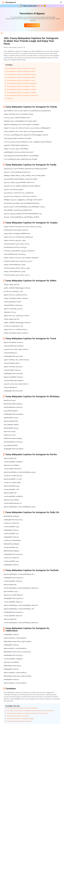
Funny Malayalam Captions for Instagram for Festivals (21, 92)
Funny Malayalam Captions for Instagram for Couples (21, 74)
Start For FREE (30, 25)
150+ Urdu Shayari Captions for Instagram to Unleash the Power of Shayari (27, 713)
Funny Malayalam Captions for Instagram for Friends (21, 68)
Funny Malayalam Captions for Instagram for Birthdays (22, 83)
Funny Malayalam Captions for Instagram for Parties (21, 86)
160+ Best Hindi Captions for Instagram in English (20, 718)
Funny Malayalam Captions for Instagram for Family (21, 71)
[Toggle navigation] (62, 2)
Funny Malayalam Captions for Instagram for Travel (21, 80)
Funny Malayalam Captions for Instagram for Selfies (21, 77)
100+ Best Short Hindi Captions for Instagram (19, 721)
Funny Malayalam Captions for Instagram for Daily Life (21, 89)
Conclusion (10, 98)
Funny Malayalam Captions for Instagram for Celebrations (22, 95)
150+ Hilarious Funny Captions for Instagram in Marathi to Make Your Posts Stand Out (30, 710)
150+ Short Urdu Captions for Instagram (18, 716)
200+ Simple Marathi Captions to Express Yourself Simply (22, 708)
